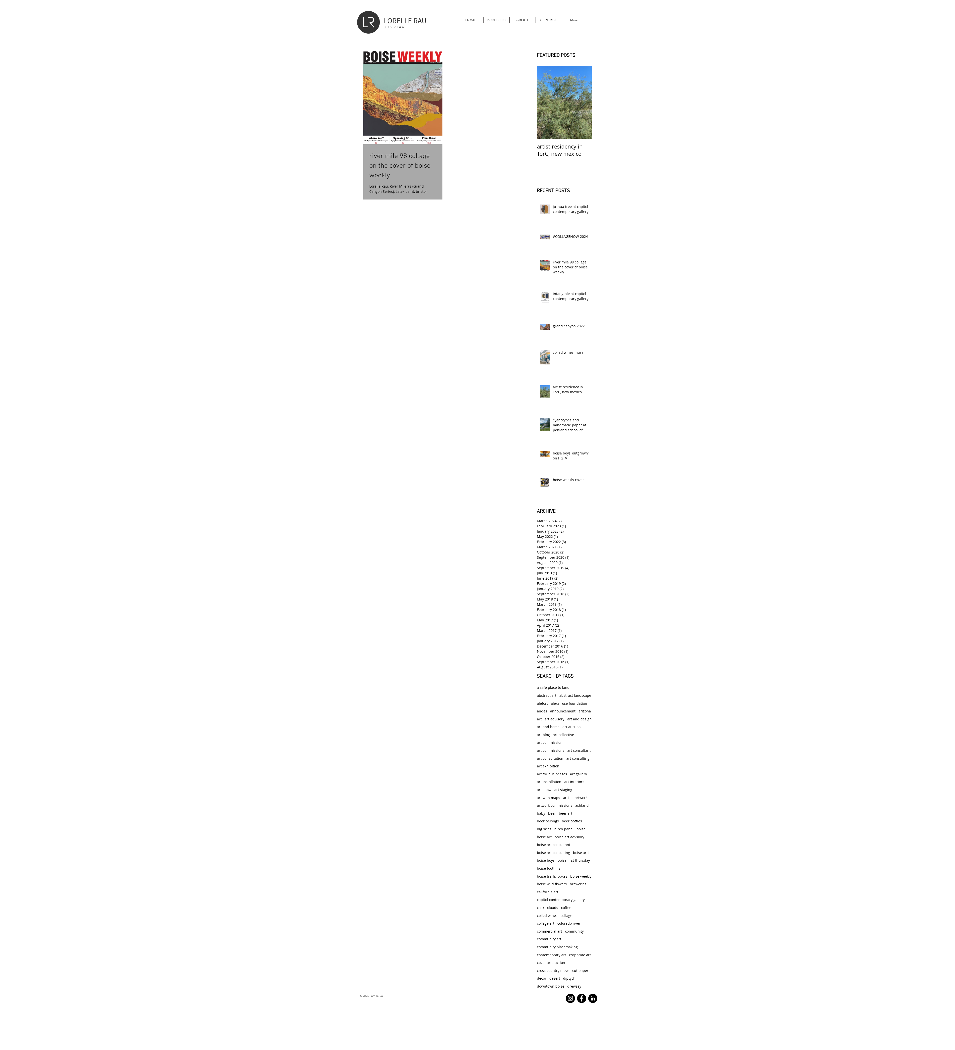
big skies (544, 829)
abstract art (546, 695)
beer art (565, 813)
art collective (563, 734)
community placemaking (557, 947)
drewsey (574, 986)
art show (544, 789)
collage (566, 915)
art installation (549, 781)
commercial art (549, 931)
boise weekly (580, 876)
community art (549, 939)
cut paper (580, 970)
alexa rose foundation (569, 703)
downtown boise (550, 986)
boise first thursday (574, 860)
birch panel (563, 829)
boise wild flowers (552, 884)
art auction (572, 726)
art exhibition (548, 766)
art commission (550, 742)
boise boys (546, 860)
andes (542, 711)
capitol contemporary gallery (561, 899)
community (574, 931)
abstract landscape (575, 695)
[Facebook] (581, 998)
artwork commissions (554, 805)
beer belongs (548, 821)
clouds (552, 907)
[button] (496, 20)
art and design (579, 719)
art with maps (548, 797)
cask (540, 907)
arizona (584, 711)
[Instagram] (570, 998)
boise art (544, 837)
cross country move (553, 970)
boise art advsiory (569, 837)
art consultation (550, 758)
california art (547, 892)
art (539, 719)
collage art (545, 923)
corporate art (580, 954)
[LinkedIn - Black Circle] (592, 998)
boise (580, 829)
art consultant (579, 750)
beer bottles (572, 821)
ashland (582, 805)
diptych (569, 978)
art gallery (578, 774)
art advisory (554, 719)
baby (541, 813)
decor (541, 978)
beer (552, 813)
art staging (563, 789)
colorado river (568, 923)
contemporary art (551, 954)
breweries (578, 884)
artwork (581, 797)
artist (567, 797)
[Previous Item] (545, 102)
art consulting (577, 758)
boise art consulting (553, 852)
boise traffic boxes (552, 876)
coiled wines (547, 915)
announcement (562, 711)
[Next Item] (583, 102)
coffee (566, 907)
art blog (543, 734)
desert (554, 978)
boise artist (582, 852)
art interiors (574, 781)
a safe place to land (553, 687)
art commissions (550, 750)
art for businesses (552, 774)
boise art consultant (553, 844)
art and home (548, 726)
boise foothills (548, 868)
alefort (542, 703)
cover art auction (551, 962)
